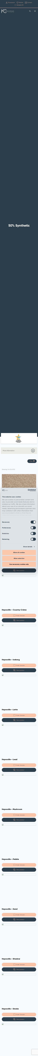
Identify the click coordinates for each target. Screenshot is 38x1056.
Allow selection (19, 558)
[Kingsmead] (7, 11)
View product (20, 570)
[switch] (33, 527)
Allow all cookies (19, 552)
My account (11, 2)
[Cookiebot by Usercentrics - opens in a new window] (28, 490)
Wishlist (21, 2)
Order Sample (20, 615)
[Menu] (35, 11)
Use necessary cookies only (19, 564)
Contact (29, 2)
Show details (27, 547)
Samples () (20, 5)
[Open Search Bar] (29, 11)
